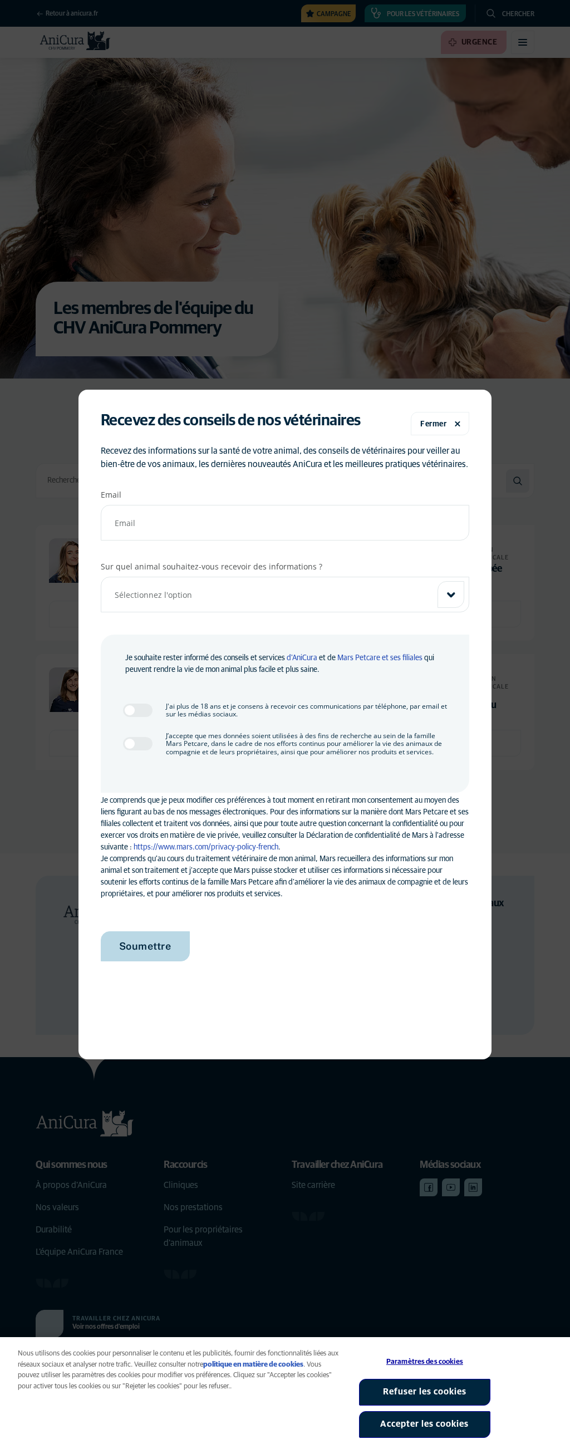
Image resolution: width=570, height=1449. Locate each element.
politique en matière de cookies (253, 1364)
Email (111, 494)
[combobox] (285, 594)
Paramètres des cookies (424, 1362)
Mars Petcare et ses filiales (379, 658)
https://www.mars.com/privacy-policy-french (206, 847)
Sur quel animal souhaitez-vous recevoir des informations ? (211, 566)
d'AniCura (302, 658)
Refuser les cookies (424, 1391)
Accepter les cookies (424, 1423)
